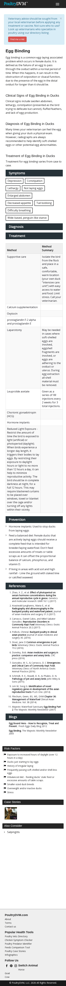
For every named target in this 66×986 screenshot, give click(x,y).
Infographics (11, 954)
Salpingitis (13, 832)
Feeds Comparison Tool (17, 947)
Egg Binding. (15, 730)
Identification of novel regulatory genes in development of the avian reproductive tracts (35, 689)
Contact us (10, 926)
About (8, 919)
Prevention (17, 519)
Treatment (17, 236)
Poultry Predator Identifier (18, 943)
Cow (7, 976)
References (17, 586)
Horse (21, 969)
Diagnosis (16, 226)
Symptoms (17, 173)
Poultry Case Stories (15, 951)
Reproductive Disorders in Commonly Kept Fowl (31, 623)
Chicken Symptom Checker (19, 940)
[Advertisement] (33, 872)
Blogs (13, 717)
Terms (8, 922)
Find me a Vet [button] (17, 39)
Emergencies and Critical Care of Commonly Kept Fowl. (36, 664)
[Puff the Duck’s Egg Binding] (11, 813)
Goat (7, 973)
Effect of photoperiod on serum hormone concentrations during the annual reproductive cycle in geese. (34, 595)
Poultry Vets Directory (16, 936)
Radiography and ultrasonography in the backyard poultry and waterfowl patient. (33, 610)
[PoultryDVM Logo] (16, 4)
